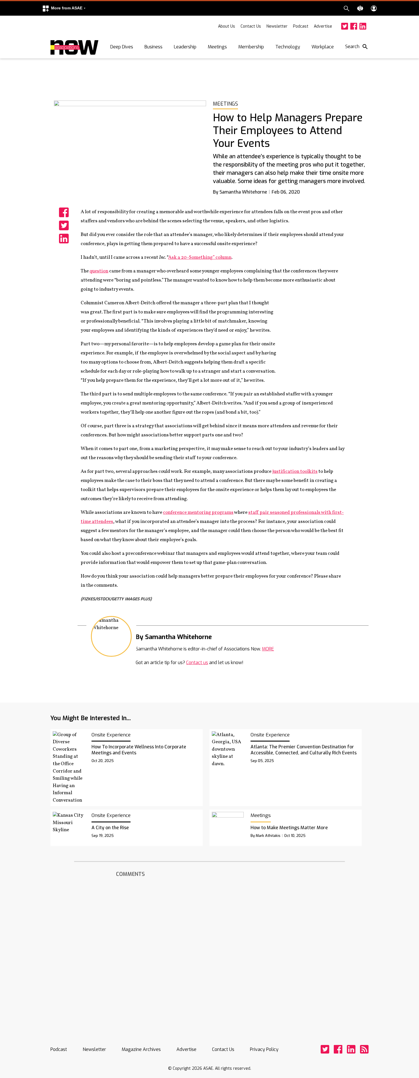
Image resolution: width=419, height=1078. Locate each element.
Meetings (217, 47)
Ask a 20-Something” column (199, 257)
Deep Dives (121, 47)
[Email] (217, 636)
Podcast (300, 26)
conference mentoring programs (198, 512)
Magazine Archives (141, 1049)
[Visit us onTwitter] (344, 26)
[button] (63, 8)
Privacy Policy (264, 1049)
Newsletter (277, 26)
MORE (268, 649)
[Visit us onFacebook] (353, 26)
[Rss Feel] (364, 1049)
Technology (287, 47)
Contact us (197, 663)
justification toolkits (295, 471)
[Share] (64, 212)
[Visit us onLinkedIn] (362, 26)
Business (153, 47)
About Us (226, 26)
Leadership (185, 47)
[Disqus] (209, 952)
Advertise (323, 26)
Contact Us (251, 26)
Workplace (323, 47)
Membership (251, 47)
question (99, 271)
